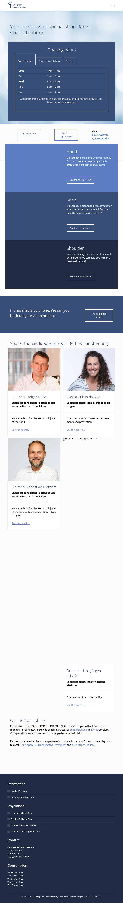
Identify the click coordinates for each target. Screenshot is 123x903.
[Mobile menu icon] (113, 5)
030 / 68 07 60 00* (29, 135)
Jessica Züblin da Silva (84, 396)
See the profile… (21, 430)
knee (95, 729)
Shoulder (75, 248)
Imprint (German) (19, 791)
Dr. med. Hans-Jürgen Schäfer (25, 831)
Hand (72, 151)
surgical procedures (83, 745)
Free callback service (99, 315)
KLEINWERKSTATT (94, 896)
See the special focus (80, 179)
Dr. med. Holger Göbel (29, 396)
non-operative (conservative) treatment (44, 745)
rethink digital (77, 896)
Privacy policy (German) (22, 797)
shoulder (75, 729)
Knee (71, 200)
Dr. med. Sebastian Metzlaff (34, 486)
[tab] (25, 61)
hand (84, 729)
